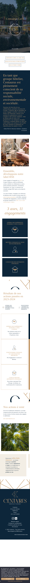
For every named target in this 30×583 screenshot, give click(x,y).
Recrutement (15, 526)
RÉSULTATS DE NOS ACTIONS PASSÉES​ (15, 61)
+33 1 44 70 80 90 (15, 514)
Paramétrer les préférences (15, 581)
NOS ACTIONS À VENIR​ (15, 65)
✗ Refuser (22, 579)
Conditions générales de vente (15, 525)
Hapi (9, 531)
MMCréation (19, 531)
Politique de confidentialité (15, 523)
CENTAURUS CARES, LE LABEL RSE (15, 57)
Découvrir (15, 48)
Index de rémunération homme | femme (21, 534)
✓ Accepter (8, 579)
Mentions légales (15, 521)
